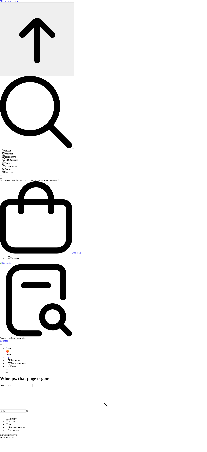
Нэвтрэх (4, 341)
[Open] (73, 148)
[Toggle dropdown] (1, 344)
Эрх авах (76, 253)
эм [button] (24, 427)
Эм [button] (9, 424)
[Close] (1, 175)
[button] (27, 411)
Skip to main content (9, 1)
